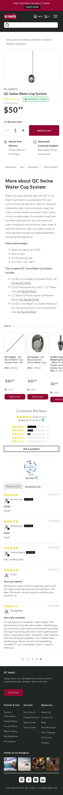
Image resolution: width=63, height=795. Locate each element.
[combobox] (31, 25)
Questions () (33, 486)
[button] (38, 16)
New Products (48, 727)
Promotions (10, 741)
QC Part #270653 (29, 299)
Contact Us (47, 717)
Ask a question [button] (31, 448)
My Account (30, 712)
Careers (45, 742)
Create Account (31, 717)
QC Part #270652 (21, 283)
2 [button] (27, 659)
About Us (46, 712)
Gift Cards (46, 737)
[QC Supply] (10, 16)
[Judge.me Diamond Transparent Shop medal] (30, 467)
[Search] (7, 25)
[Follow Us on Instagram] (10, 764)
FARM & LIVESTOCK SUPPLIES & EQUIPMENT (23, 40)
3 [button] (32, 659)
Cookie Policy (10, 721)
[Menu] (55, 16)
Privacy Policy (11, 726)
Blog (43, 722)
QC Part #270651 (27, 291)
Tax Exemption (11, 736)
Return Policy (10, 731)
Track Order (30, 727)
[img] (11, 494)
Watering (21, 44)
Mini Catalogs (48, 732)
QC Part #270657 (27, 311)
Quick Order (30, 722)
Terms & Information (10, 714)
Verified (29, 477)
